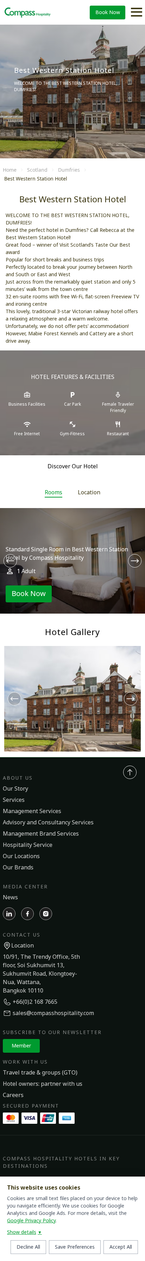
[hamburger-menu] (136, 12)
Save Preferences (75, 1247)
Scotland (37, 169)
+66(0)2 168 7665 (35, 1002)
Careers (13, 1095)
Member (21, 1046)
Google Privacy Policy (31, 1220)
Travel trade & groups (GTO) (40, 1073)
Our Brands (18, 867)
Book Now (107, 12)
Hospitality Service (27, 845)
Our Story (15, 789)
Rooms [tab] (53, 492)
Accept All (120, 1247)
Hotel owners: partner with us (42, 1084)
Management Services (32, 811)
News (10, 897)
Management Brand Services (41, 834)
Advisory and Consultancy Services (48, 822)
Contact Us (21, 935)
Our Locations (21, 856)
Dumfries (69, 169)
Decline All (28, 1247)
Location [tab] (89, 492)
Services (14, 800)
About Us (18, 778)
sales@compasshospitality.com (53, 1013)
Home (10, 169)
